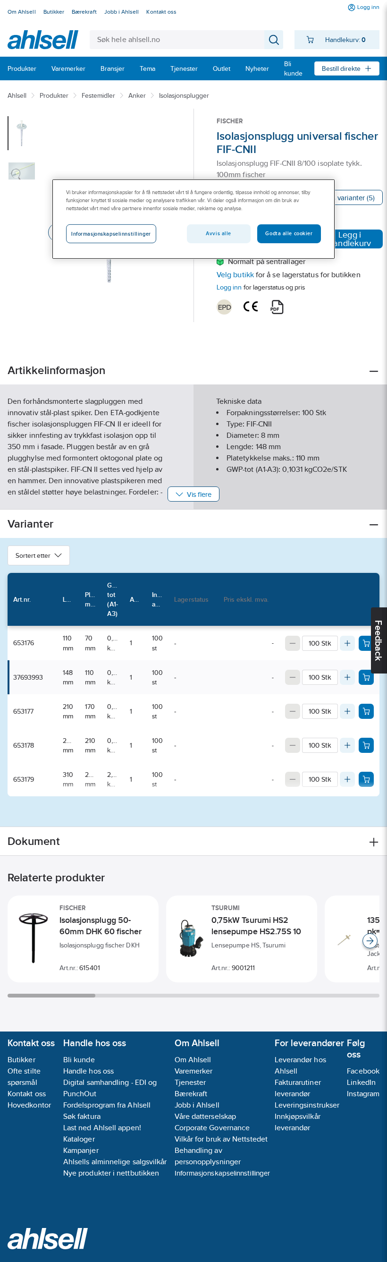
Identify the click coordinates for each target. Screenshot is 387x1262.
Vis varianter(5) (350, 198)
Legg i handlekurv (349, 239)
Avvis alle (218, 233)
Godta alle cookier (288, 233)
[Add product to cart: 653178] (366, 745)
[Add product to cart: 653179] (366, 779)
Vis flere (199, 494)
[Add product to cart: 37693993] (366, 677)
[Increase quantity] (347, 643)
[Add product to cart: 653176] (366, 643)
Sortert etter (33, 555)
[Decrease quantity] (292, 643)
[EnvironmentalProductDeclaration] (224, 307)
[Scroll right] (370, 940)
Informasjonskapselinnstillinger (222, 1173)
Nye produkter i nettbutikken (111, 1172)
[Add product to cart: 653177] (366, 711)
